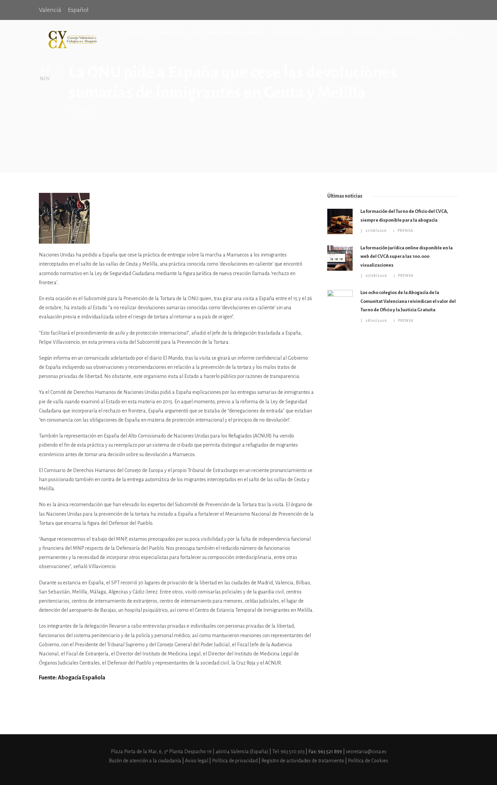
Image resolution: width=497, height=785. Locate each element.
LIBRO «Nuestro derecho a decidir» (227, 32)
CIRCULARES (365, 32)
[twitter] (444, 10)
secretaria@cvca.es (366, 751)
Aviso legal (197, 760)
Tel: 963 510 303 (289, 751)
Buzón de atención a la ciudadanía (145, 760)
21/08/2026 (375, 230)
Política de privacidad (235, 760)
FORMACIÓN (169, 32)
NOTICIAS (447, 32)
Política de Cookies (368, 760)
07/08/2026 (376, 275)
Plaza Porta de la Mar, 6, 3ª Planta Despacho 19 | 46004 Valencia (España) (190, 751)
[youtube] (455, 10)
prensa (405, 230)
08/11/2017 (86, 111)
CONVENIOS (331, 32)
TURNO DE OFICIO (291, 32)
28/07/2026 (376, 320)
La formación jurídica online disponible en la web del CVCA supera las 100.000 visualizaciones (406, 256)
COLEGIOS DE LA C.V (408, 32)
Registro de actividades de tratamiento (303, 760)
